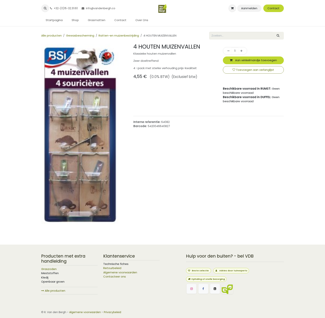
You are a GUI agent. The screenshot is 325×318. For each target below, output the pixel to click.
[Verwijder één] (227, 51)
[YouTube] (245, 289)
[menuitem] (54, 20)
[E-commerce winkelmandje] (232, 8)
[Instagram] (191, 289)
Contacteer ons (114, 276)
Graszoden (49, 269)
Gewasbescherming (80, 35)
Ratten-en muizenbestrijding (119, 35)
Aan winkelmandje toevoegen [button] (255, 60)
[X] (215, 289)
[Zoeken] (278, 36)
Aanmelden (249, 8)
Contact (273, 8)
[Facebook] (203, 289)
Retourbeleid (112, 268)
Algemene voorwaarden (120, 272)
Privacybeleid (112, 312)
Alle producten (54, 291)
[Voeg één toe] (242, 51)
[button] (45, 8)
